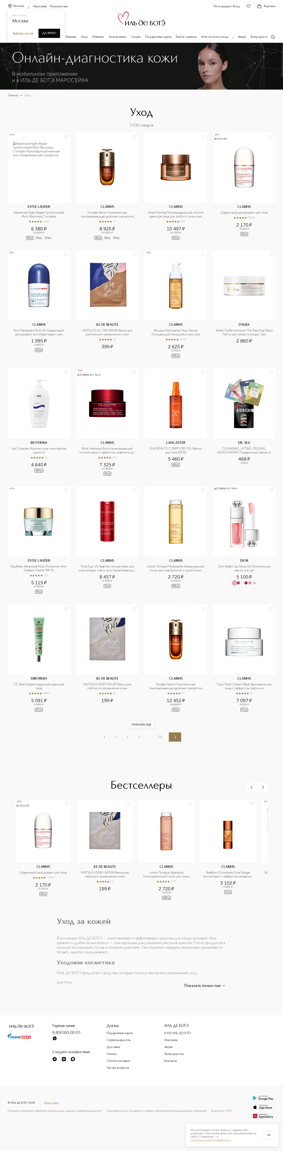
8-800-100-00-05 (66, 1033)
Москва (18, 6)
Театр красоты (260, 37)
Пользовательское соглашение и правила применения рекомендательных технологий (156, 1111)
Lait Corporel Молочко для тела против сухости (39, 450)
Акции (242, 37)
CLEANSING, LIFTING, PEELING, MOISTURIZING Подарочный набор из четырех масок (244, 450)
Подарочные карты (158, 37)
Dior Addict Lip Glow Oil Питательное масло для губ (244, 568)
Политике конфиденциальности (211, 1140)
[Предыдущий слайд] (251, 787)
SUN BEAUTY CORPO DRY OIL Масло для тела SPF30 (176, 450)
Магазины (40, 6)
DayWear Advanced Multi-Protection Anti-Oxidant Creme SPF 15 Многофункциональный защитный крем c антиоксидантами (39, 568)
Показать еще (141, 724)
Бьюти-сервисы (186, 37)
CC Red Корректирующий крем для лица (39, 686)
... (150, 737)
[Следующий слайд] (263, 787)
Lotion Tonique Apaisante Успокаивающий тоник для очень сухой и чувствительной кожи (167, 874)
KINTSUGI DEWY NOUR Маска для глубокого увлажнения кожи (107, 686)
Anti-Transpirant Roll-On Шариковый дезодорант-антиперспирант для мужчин (39, 332)
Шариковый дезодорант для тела (244, 212)
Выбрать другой (23, 33)
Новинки (98, 37)
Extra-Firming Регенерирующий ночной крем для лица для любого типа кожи (176, 214)
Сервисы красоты (119, 1040)
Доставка (113, 1047)
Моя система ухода (214, 37)
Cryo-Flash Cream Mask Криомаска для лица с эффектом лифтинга (244, 686)
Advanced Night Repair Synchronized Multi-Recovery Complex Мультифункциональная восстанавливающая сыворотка (39, 214)
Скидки (136, 37)
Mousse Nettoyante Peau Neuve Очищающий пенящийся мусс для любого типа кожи (176, 332)
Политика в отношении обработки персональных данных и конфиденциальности (55, 1111)
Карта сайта (51, 1102)
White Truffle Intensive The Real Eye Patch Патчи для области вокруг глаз (244, 332)
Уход (84, 37)
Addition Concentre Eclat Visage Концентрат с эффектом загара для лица (228, 874)
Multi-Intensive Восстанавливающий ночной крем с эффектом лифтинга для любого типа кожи (107, 450)
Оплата (111, 1054)
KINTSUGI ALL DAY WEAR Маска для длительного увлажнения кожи (107, 332)
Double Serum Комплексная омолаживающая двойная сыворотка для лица (107, 214)
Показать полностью (202, 986)
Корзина (269, 6)
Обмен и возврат (118, 1061)
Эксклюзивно (117, 37)
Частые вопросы (118, 1068)
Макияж (71, 37)
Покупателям (59, 6)
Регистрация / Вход (227, 6)
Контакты (170, 1061)
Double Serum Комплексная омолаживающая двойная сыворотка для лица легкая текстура (176, 686)
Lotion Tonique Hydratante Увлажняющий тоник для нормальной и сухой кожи (175, 568)
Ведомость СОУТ (221, 1111)
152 (160, 737)
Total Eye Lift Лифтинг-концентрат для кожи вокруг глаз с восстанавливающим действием (107, 568)
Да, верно (49, 33)
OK (268, 1135)
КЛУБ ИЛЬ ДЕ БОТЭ (177, 1033)
